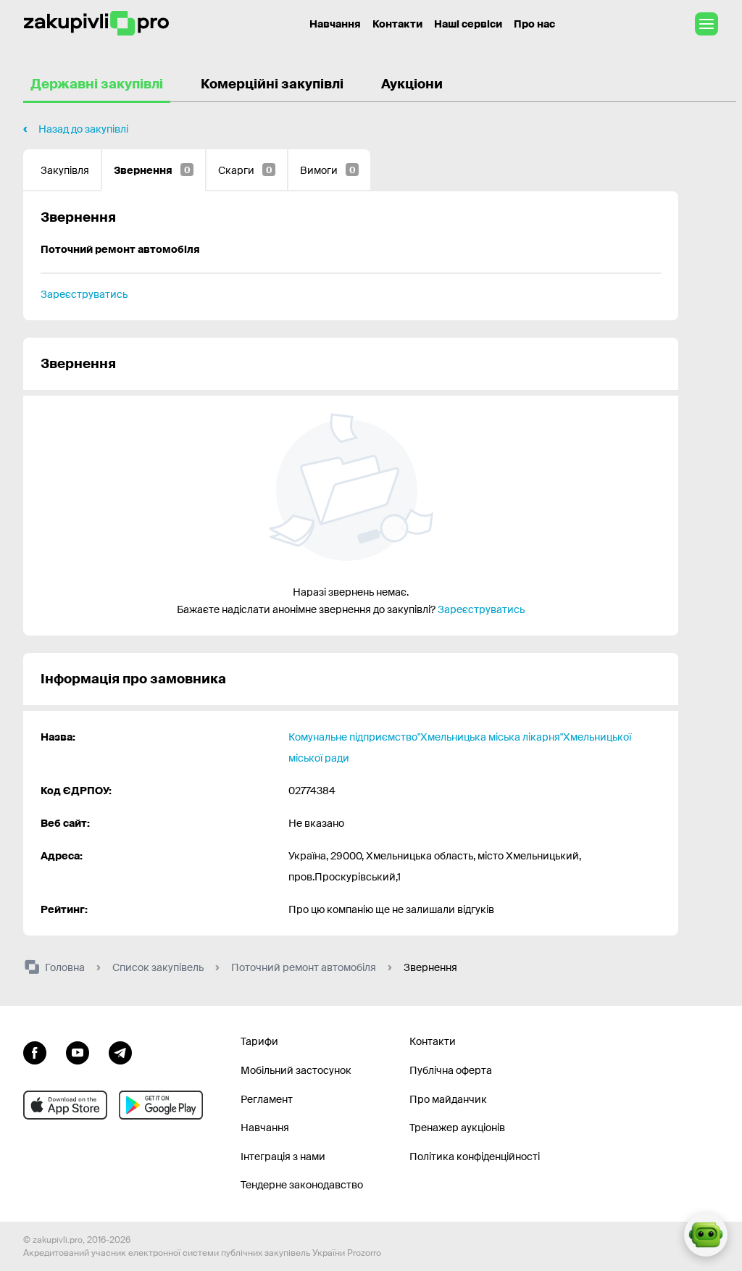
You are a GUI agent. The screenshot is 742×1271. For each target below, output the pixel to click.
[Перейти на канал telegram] (120, 1050)
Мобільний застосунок (296, 1070)
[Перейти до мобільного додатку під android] (161, 1105)
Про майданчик (448, 1099)
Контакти (397, 23)
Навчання (335, 23)
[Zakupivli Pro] (96, 23)
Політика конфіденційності (474, 1156)
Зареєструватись (84, 294)
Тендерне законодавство (302, 1184)
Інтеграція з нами (283, 1156)
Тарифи (259, 1041)
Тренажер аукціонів (457, 1127)
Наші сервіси (468, 23)
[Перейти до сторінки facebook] (34, 1050)
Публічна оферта (450, 1070)
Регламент (267, 1099)
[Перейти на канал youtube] (77, 1050)
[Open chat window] (706, 1235)
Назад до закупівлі (83, 129)
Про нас (534, 23)
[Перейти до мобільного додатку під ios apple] (65, 1105)
